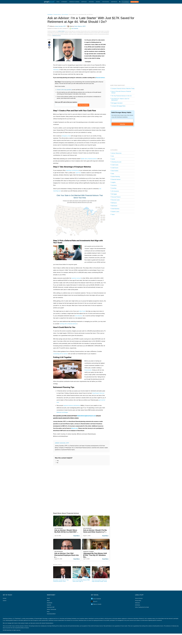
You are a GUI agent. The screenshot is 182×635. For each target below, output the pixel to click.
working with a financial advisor (68, 323)
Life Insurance (115, 191)
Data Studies (114, 170)
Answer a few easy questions (64, 89)
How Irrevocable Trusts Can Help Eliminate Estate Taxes (99, 580)
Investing (91, 1)
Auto (112, 156)
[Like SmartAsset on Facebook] (92, 598)
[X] (49, 42)
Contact (4, 598)
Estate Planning (115, 176)
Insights (113, 182)
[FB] (49, 45)
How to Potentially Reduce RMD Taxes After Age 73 (81, 580)
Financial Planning (74, 1)
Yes (57, 460)
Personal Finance (116, 197)
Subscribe (122, 124)
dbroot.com (74, 428)
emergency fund (66, 136)
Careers (4, 600)
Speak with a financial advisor (89, 158)
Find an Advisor (134, 1)
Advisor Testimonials (51, 609)
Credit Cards (114, 165)
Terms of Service (139, 598)
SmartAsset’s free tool (98, 393)
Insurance (114, 185)
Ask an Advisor (65, 14)
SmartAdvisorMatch (51, 613)
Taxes (57, 1)
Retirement (64, 1)
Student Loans (115, 211)
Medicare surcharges (62, 412)
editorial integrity (61, 31)
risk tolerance (78, 315)
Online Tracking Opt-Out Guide (142, 607)
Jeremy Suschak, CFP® (62, 443)
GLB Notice (137, 605)
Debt (112, 173)
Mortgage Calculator (117, 103)
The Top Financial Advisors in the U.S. (121, 95)
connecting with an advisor (60, 353)
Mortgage (84, 1)
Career (113, 159)
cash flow (78, 172)
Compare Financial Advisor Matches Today (123, 88)
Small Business (115, 208)
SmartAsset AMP (50, 607)
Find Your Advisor (83, 105)
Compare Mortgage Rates (118, 106)
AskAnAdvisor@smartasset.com (86, 415)
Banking (98, 1)
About (48, 600)
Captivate (49, 605)
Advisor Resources (116, 153)
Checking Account (116, 162)
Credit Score (114, 167)
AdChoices (137, 602)
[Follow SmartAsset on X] (92, 601)
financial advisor (100, 77)
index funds (82, 311)
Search (48, 598)
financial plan (88, 370)
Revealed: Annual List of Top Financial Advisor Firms (61, 580)
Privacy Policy (138, 600)
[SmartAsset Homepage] (49, 1)
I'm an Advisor (125, 1)
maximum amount (76, 278)
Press (48, 611)
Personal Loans (115, 200)
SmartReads (114, 1)
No (57, 462)
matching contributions (72, 170)
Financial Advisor (57, 14)
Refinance (114, 202)
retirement (56, 69)
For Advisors (105, 1)
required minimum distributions (71, 405)
